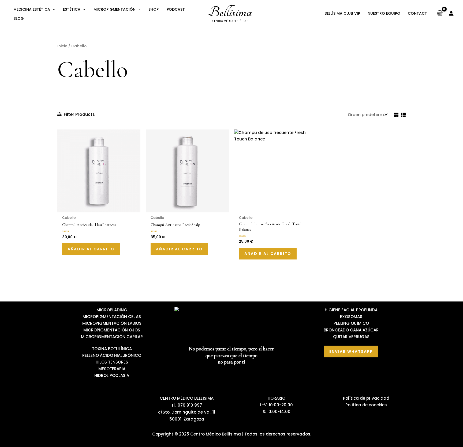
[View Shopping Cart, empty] (439, 13)
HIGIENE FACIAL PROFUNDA (351, 310)
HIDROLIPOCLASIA (111, 375)
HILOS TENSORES (112, 362)
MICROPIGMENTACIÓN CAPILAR (112, 336)
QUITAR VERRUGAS (351, 336)
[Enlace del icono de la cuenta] (451, 13)
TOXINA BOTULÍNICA (112, 349)
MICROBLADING (111, 310)
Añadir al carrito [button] (91, 249)
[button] (52, 9)
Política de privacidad (366, 398)
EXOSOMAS (351, 316)
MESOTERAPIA (111, 369)
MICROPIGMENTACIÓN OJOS (111, 330)
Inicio (62, 46)
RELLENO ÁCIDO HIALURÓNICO (111, 355)
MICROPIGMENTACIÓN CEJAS (112, 316)
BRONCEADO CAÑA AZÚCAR (351, 330)
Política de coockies (366, 405)
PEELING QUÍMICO (351, 323)
